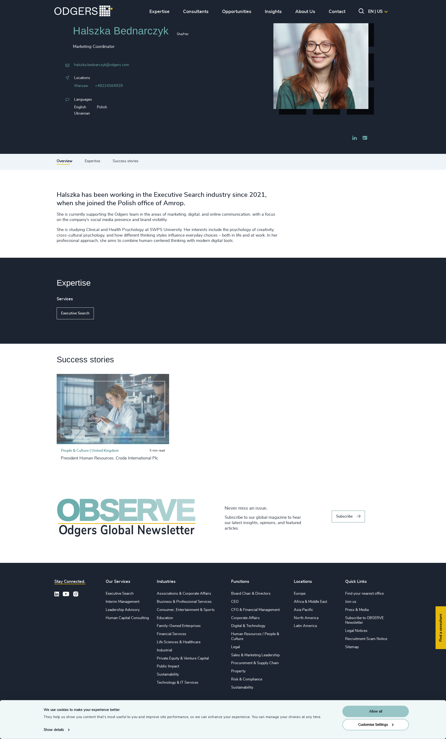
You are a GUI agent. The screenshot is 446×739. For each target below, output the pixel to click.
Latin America (305, 626)
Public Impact (168, 666)
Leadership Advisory (123, 610)
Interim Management (122, 602)
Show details (54, 730)
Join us (350, 602)
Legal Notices (356, 631)
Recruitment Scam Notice (366, 639)
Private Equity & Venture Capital (183, 658)
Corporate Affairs (245, 618)
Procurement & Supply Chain (255, 663)
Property (238, 671)
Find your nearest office (364, 593)
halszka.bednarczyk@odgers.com (101, 65)
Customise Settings (373, 724)
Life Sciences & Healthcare (178, 642)
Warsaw (81, 86)
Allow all (375, 711)
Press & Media (357, 610)
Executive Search (75, 313)
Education (165, 618)
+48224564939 (109, 86)
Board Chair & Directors (251, 593)
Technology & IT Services (177, 682)
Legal (235, 647)
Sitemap (352, 647)
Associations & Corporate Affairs (184, 593)
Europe (299, 593)
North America (306, 618)
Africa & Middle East (310, 602)
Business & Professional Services (184, 602)
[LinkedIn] (354, 138)
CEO (235, 602)
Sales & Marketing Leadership (255, 655)
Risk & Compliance (246, 679)
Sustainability (168, 674)
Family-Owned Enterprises (179, 626)
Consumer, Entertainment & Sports (186, 610)
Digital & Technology (248, 626)
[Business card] (365, 138)
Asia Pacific (303, 610)
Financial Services (171, 634)
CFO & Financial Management (255, 610)
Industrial (164, 650)
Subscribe (344, 516)
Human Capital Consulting (127, 618)
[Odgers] (83, 12)
